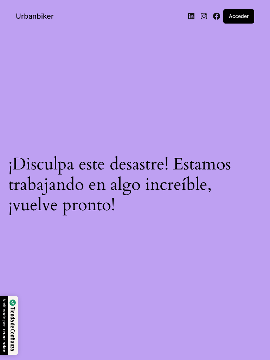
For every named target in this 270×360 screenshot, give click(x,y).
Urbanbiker (35, 16)
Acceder (239, 16)
